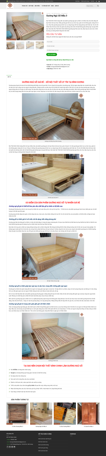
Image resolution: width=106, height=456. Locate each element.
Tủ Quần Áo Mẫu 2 (88, 426)
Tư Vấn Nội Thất (46, 5)
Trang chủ (24, 5)
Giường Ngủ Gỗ (64, 13)
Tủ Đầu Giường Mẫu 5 (17, 426)
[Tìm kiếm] (98, 6)
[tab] (9, 76)
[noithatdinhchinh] (13, 6)
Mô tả (9, 76)
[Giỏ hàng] (99, 1)
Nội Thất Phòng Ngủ (56, 13)
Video (52, 5)
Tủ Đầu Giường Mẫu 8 (64, 426)
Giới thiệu (77, 1)
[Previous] (9, 26)
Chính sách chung (85, 1)
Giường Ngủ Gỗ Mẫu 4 (41, 426)
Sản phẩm (37, 5)
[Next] (41, 26)
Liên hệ (92, 1)
